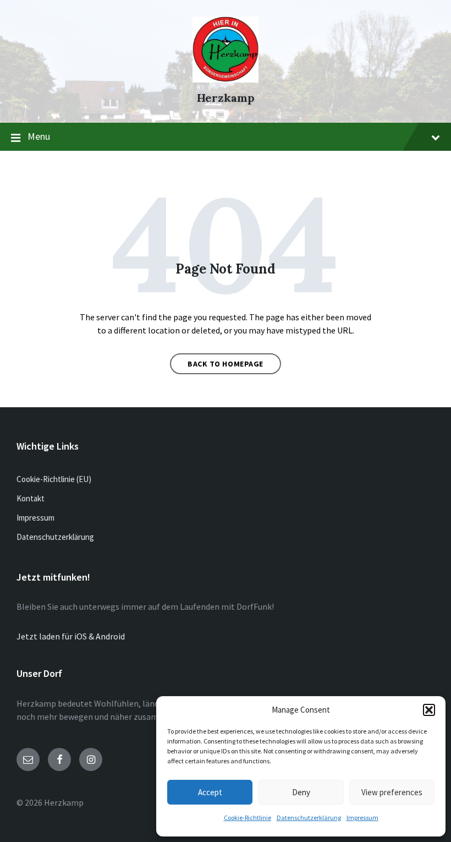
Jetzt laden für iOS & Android (70, 636)
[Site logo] (225, 79)
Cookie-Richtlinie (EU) (53, 479)
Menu (39, 136)
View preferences (391, 792)
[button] (429, 709)
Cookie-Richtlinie (247, 817)
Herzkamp (226, 98)
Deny (301, 792)
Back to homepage (225, 364)
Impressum (362, 817)
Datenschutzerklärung (309, 817)
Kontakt (30, 498)
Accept (210, 792)
